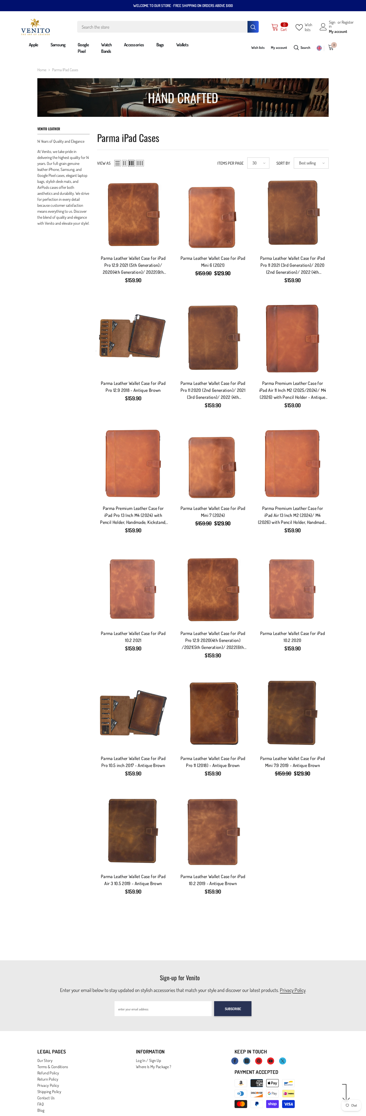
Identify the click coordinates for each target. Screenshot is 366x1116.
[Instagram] (246, 1060)
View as (104, 163)
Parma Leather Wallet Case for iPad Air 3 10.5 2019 (133, 880)
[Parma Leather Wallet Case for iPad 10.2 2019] (213, 831)
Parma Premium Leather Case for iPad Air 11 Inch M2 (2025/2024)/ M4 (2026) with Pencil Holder (292, 390)
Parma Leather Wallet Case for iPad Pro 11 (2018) (213, 762)
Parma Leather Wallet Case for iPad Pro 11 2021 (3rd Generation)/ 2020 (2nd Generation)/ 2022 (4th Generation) (292, 265)
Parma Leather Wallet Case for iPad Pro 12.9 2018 (133, 386)
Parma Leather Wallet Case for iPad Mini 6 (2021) (213, 261)
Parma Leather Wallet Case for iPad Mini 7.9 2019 (292, 762)
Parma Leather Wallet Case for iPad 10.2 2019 (213, 880)
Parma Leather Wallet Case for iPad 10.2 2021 (133, 636)
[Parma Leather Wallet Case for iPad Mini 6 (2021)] (213, 213)
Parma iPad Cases (65, 69)
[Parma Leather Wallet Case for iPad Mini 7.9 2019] (292, 713)
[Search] (168, 27)
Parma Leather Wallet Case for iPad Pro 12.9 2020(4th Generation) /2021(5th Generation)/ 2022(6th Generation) (213, 640)
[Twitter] (282, 1060)
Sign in (332, 24)
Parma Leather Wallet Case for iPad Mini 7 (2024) (213, 511)
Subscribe (233, 1009)
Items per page (230, 163)
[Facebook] (234, 1060)
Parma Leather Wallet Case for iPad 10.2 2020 (292, 636)
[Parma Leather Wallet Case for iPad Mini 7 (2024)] (213, 463)
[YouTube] (270, 1060)
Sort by (283, 163)
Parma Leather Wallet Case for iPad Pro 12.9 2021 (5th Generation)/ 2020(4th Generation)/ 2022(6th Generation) (133, 265)
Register (348, 22)
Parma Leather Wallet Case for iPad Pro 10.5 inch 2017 (133, 762)
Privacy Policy (292, 990)
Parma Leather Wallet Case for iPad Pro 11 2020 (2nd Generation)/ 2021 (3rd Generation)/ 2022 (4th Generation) (213, 390)
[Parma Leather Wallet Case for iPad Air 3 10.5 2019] (133, 831)
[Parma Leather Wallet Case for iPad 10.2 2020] (292, 588)
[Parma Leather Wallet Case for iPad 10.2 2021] (133, 588)
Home (41, 69)
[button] (117, 163)
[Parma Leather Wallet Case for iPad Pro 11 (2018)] (213, 713)
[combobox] (162, 27)
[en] (319, 48)
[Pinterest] (258, 1060)
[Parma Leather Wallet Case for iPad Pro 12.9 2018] (133, 338)
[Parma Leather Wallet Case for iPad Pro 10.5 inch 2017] (133, 713)
